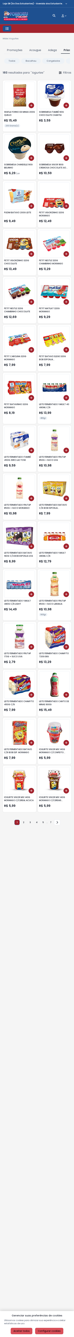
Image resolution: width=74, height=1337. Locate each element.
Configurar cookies (49, 1331)
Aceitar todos (21, 1331)
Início (5, 38)
